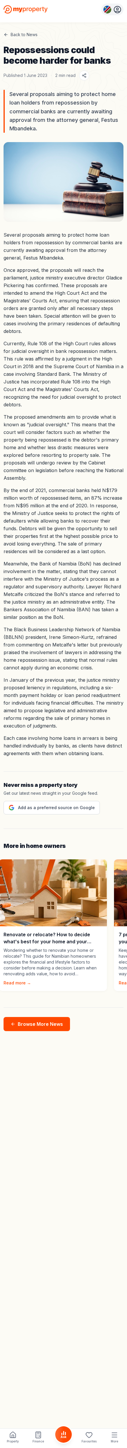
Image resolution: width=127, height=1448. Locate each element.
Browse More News (40, 1024)
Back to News (24, 34)
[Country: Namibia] (112, 9)
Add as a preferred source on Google (56, 807)
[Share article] (84, 75)
